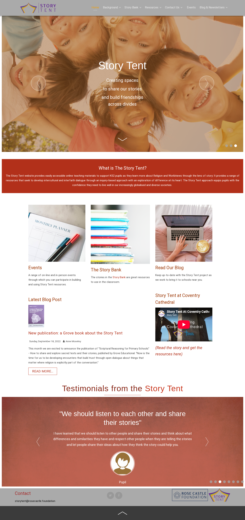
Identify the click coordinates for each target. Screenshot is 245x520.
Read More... (42, 371)
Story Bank (119, 277)
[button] (226, 145)
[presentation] (38, 83)
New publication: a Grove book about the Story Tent (75, 333)
